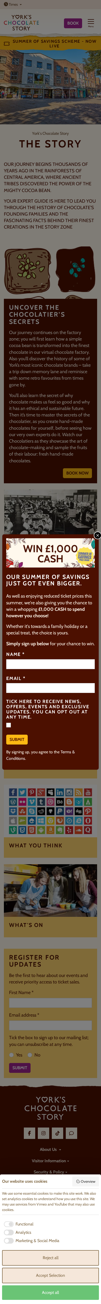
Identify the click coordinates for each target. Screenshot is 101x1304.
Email (16, 678)
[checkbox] (17, 1224)
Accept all (50, 1292)
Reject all (51, 1257)
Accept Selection (50, 1275)
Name (15, 654)
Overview (88, 1181)
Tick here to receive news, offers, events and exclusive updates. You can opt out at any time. (47, 709)
